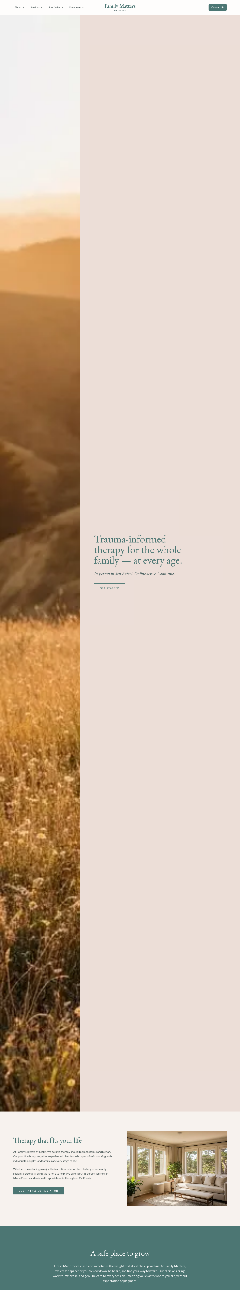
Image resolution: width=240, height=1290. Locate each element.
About (18, 7)
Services (35, 7)
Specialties (54, 7)
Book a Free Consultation (38, 1191)
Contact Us (217, 7)
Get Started (109, 588)
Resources (75, 7)
